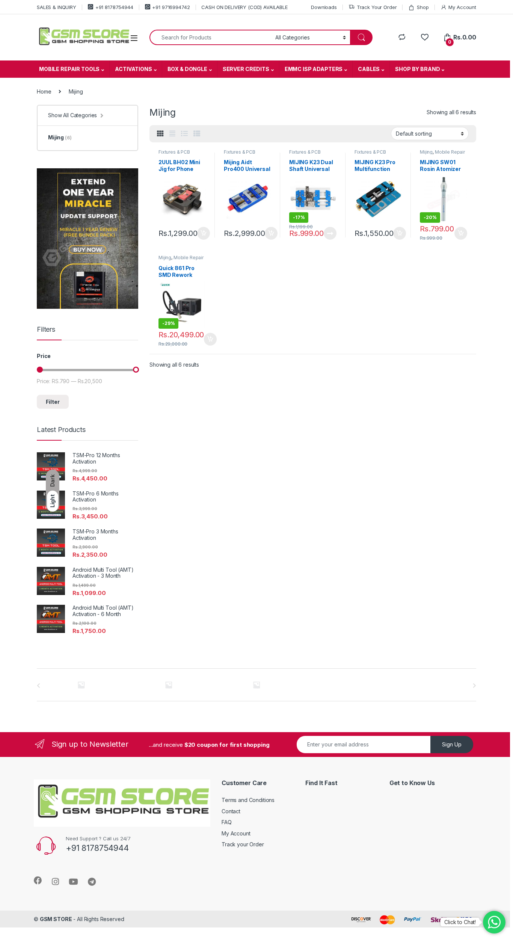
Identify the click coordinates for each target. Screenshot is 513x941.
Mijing (426, 152)
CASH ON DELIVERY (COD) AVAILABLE (244, 7)
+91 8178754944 (114, 7)
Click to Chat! (460, 922)
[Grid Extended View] (172, 133)
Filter (53, 402)
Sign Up (452, 744)
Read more (330, 233)
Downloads (324, 7)
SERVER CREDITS (246, 69)
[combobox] (210, 37)
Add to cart (203, 233)
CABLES (369, 69)
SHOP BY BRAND (417, 69)
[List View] (184, 133)
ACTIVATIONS (133, 69)
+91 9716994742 (171, 7)
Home (44, 91)
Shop (423, 7)
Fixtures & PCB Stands (174, 154)
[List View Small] (196, 133)
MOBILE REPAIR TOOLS (69, 69)
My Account (462, 7)
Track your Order (243, 844)
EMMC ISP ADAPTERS (314, 69)
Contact (231, 811)
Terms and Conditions (248, 800)
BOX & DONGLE (187, 69)
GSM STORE (56, 919)
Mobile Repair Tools (442, 154)
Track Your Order (377, 7)
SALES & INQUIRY (56, 7)
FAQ (227, 822)
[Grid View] (160, 133)
